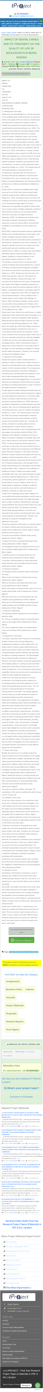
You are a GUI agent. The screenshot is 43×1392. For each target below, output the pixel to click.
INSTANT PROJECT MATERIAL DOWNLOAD (25, 69)
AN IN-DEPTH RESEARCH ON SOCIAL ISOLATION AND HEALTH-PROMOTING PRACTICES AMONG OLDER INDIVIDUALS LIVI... (21, 1184)
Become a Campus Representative (13, 1351)
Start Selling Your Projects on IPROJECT (15, 1358)
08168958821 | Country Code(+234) (18, 1311)
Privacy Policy (19, 1384)
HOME (2, 21)
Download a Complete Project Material (14, 1331)
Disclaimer (5, 1324)
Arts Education (13, 1274)
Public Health (11, 32)
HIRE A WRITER (7, 24)
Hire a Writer (6, 1348)
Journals (10, 997)
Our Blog (5, 1320)
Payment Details (7, 1355)
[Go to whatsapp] (37, 1385)
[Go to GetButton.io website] (37, 1389)
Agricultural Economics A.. (18, 1251)
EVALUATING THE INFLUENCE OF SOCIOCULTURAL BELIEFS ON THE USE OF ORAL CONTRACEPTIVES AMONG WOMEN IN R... (22, 1115)
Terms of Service (8, 1384)
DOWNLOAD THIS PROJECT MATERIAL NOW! (24, 1044)
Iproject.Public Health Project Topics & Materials (24, 952)
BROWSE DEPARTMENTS (32, 21)
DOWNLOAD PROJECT (29, 24)
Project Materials (15, 1005)
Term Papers (12, 1029)
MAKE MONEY (31, 26)
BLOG (39, 26)
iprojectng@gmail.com (14, 1308)
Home (3, 32)
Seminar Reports (15, 1021)
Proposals (11, 1013)
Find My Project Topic (9, 1344)
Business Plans (14, 989)
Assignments (13, 981)
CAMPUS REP (12, 26)
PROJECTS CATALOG (13, 21)
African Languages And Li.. (18, 1246)
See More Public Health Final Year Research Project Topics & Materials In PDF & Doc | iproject (22, 1224)
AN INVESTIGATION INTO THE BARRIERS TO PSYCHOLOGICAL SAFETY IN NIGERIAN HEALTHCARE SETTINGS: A (20, 1201)
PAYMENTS (17, 24)
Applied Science (13, 1265)
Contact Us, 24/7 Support (10, 1362)
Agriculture (11, 1255)
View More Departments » (19, 1287)
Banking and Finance (15, 1278)
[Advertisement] (27, 89)
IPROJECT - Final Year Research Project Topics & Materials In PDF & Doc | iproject (21, 1373)
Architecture (11, 1269)
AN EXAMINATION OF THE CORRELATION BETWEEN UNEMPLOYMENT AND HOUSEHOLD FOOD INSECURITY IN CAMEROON (22, 1150)
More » (22, 1124)
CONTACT (21, 26)
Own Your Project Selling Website (13, 1327)
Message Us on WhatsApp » (24, 940)
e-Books (29, 989)
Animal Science (13, 1260)
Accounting (11, 1242)
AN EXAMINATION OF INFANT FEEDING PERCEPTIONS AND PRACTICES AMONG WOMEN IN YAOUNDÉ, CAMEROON (21, 1132)
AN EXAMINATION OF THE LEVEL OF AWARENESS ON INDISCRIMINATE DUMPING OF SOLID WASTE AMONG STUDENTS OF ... (21, 1167)
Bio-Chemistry (12, 1283)
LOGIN (21, 28)
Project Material (26, 62)
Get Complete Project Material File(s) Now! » (16, 74)
